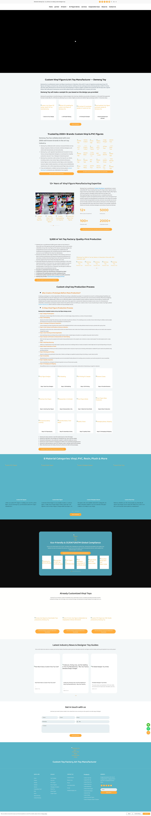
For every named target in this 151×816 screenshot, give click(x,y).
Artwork (35, 782)
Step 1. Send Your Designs (47, 386)
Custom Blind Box (87, 786)
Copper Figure (54, 793)
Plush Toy (53, 789)
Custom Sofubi (87, 795)
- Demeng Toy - (92, 62)
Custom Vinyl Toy (87, 777)
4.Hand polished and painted (103, 117)
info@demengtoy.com (71, 790)
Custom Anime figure (88, 790)
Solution (35, 784)
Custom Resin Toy (87, 782)
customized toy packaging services (55, 276)
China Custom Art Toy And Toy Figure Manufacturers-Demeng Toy (92, 34)
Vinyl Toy (52, 780)
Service (35, 786)
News (35, 793)
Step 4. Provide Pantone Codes (104, 386)
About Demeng (37, 795)
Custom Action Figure (88, 788)
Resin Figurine (54, 784)
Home (35, 778)
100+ (84, 221)
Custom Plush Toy (87, 784)
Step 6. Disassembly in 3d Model (66, 409)
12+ (82, 210)
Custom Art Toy (87, 792)
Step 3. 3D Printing (85, 386)
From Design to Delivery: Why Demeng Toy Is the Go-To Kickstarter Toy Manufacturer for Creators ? (47, 683)
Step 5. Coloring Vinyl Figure (47, 409)
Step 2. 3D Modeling (66, 386)
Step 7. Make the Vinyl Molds (85, 409)
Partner (35, 780)
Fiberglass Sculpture (55, 786)
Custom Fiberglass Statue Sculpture (91, 799)
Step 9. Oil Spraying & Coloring (47, 431)
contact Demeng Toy (43, 304)
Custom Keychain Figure (89, 797)
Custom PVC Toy (87, 779)
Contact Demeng (37, 797)
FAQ (35, 791)
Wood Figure (53, 791)
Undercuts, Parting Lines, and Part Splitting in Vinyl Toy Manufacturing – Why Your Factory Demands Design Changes (103, 683)
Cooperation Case (38, 789)
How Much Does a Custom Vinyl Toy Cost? (73, 683)
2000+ (105, 221)
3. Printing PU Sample (84, 117)
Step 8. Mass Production (104, 409)
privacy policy (44, 813)
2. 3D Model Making (66, 117)
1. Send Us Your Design (48, 117)
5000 (104, 210)
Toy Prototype (53, 778)
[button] (50, 225)
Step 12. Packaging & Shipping (104, 431)
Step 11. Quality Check (85, 431)
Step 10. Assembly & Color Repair (66, 431)
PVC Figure (53, 782)
